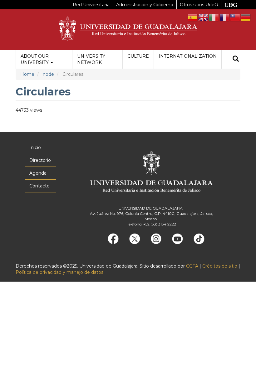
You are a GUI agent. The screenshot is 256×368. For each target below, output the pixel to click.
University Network (91, 59)
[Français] (224, 17)
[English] (203, 17)
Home (27, 74)
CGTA (192, 266)
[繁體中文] (235, 17)
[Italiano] (214, 17)
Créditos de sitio (219, 266)
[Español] (193, 17)
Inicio (35, 147)
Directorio (40, 160)
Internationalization (188, 56)
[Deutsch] (246, 17)
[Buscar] (235, 59)
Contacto (39, 186)
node (48, 74)
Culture (138, 56)
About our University (35, 59)
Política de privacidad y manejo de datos (59, 272)
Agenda (38, 173)
